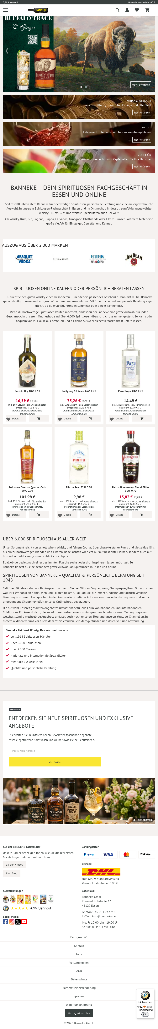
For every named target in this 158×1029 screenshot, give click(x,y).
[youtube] (24, 923)
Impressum (79, 996)
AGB (79, 971)
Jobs (79, 954)
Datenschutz (79, 979)
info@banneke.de (104, 916)
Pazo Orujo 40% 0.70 (130, 391)
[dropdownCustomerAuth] (127, 10)
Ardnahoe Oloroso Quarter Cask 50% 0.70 (27, 489)
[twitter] (18, 923)
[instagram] (11, 923)
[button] (81, 87)
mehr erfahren (141, 85)
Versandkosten (39, 404)
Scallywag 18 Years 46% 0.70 (79, 391)
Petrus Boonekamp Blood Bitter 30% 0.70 (130, 489)
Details (15, 418)
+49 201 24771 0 (104, 912)
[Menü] (152, 991)
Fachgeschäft (79, 937)
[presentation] (7, 49)
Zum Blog (11, 873)
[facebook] (5, 923)
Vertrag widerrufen (79, 1013)
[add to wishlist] (137, 10)
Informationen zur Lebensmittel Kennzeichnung (27, 412)
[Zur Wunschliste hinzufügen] (8, 419)
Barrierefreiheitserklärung (79, 988)
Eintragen (55, 761)
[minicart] (147, 10)
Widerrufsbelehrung (79, 1005)
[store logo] (36, 10)
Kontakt (79, 946)
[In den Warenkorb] (39, 418)
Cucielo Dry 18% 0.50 (27, 391)
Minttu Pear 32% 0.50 (79, 487)
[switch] (145, 1014)
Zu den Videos (14, 864)
